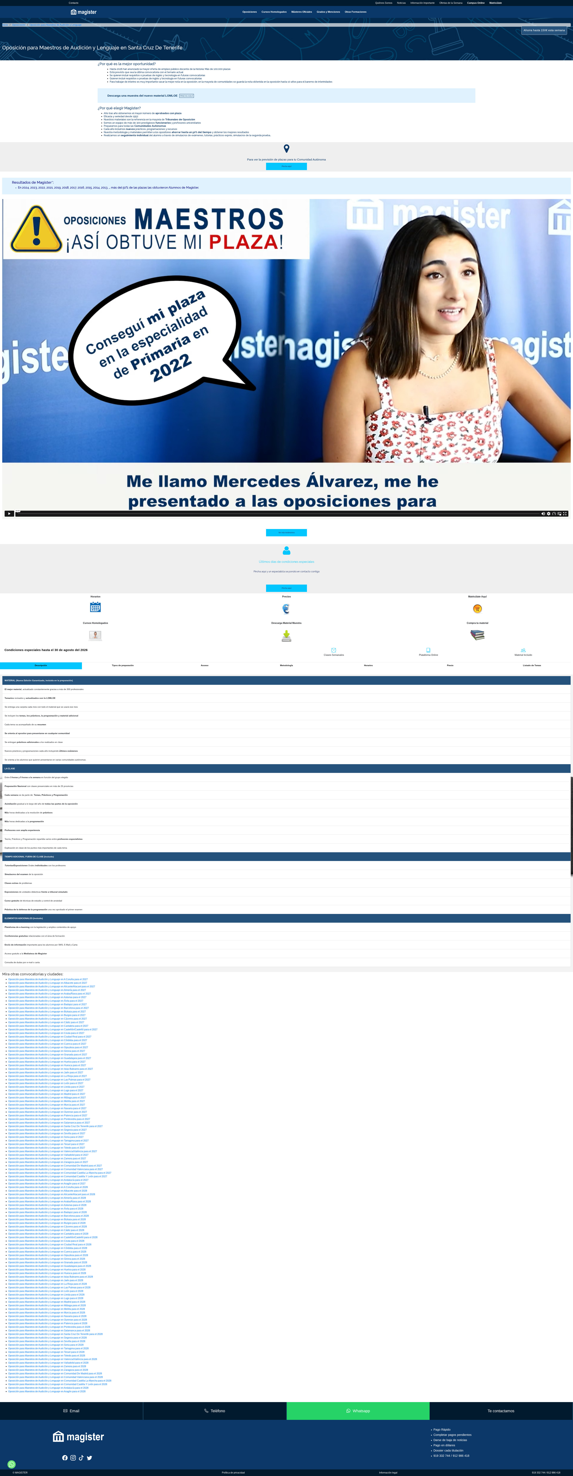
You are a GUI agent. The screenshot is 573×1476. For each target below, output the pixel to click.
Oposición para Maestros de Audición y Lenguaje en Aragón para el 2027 (47, 1183)
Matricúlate (495, 3)
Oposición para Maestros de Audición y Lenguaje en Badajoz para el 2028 (47, 1212)
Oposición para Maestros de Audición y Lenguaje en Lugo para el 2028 (45, 1298)
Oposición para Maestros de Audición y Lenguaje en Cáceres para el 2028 (47, 1226)
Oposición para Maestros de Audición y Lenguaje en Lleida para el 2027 (46, 1087)
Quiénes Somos (383, 3)
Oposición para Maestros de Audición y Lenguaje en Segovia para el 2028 (47, 1337)
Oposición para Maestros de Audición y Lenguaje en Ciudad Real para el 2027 (49, 1036)
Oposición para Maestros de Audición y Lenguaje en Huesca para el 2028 (47, 1273)
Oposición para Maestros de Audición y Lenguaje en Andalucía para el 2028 (48, 1388)
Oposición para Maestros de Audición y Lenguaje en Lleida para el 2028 (46, 1294)
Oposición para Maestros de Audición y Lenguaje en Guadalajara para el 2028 (49, 1266)
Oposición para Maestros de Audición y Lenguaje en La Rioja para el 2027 (47, 1076)
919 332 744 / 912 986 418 (451, 1455)
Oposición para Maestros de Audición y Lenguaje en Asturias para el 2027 (47, 997)
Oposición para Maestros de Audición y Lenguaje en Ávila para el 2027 (45, 1001)
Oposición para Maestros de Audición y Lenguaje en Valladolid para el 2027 (48, 1155)
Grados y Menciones (328, 12)
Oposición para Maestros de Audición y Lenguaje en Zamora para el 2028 (47, 1366)
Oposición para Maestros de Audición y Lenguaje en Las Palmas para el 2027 (49, 1079)
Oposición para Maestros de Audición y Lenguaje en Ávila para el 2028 (45, 1208)
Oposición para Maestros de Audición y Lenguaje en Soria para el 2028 (46, 1345)
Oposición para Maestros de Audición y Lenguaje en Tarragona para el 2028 (48, 1348)
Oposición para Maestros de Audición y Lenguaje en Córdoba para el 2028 (47, 1248)
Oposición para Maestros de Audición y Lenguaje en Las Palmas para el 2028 (49, 1287)
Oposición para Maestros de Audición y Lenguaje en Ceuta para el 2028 (46, 1241)
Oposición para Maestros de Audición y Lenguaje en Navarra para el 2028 (47, 1316)
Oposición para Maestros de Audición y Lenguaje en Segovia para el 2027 (47, 1130)
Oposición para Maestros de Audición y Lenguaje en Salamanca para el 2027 (49, 1122)
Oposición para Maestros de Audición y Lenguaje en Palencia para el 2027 (47, 1115)
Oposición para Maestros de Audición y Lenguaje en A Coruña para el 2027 (48, 979)
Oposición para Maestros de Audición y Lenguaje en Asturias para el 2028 (47, 1205)
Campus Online (476, 3)
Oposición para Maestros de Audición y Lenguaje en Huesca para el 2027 (47, 1065)
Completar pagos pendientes (452, 1434)
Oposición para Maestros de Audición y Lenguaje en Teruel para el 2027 (46, 1144)
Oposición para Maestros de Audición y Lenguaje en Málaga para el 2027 (47, 1097)
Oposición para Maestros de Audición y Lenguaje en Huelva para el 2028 (47, 1269)
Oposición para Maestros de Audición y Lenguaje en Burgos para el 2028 (47, 1223)
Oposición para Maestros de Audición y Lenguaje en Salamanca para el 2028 (49, 1330)
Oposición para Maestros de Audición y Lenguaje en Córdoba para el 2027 (47, 1040)
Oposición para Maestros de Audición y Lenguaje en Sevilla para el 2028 (46, 1341)
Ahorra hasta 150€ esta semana (544, 30)
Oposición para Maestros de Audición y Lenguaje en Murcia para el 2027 (46, 1104)
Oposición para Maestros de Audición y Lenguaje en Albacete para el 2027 (47, 983)
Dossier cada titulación (448, 1450)
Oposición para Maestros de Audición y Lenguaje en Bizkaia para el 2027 (47, 1011)
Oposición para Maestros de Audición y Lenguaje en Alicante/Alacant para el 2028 (51, 1194)
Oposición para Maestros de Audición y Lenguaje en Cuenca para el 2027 (47, 1044)
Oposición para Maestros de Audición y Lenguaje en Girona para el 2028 (46, 1259)
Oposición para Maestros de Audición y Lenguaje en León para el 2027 (45, 1083)
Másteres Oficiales (301, 12)
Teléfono (218, 1411)
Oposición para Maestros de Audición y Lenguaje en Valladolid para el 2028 (48, 1362)
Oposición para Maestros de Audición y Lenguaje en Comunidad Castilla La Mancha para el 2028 (59, 1380)
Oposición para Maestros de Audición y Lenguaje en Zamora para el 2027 (47, 1158)
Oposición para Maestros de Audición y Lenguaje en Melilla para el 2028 (46, 1309)
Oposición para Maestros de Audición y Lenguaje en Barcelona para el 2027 (48, 1008)
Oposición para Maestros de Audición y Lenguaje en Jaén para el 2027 (45, 1072)
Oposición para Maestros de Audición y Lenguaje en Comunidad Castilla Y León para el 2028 (57, 1384)
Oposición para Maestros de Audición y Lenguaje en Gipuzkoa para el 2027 (48, 1047)
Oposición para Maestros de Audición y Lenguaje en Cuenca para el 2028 (47, 1251)
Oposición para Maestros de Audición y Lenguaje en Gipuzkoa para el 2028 (48, 1255)
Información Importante (423, 3)
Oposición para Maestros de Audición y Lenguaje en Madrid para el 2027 (46, 1094)
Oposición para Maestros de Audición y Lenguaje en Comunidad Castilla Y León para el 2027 (57, 1176)
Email (74, 1411)
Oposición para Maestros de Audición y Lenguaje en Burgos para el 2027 (47, 1015)
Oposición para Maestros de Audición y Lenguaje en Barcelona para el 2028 (48, 1216)
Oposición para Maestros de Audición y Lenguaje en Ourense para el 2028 (47, 1319)
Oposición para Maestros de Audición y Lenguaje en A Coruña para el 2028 (48, 1187)
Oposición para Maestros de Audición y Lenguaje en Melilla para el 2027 (46, 1101)
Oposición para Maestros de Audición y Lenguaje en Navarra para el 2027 (47, 1108)
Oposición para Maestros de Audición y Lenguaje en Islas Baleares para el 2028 (50, 1276)
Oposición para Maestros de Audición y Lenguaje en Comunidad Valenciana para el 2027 (55, 1169)
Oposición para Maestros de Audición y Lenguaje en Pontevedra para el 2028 (49, 1327)
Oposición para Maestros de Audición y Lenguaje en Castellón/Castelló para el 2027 (52, 1029)
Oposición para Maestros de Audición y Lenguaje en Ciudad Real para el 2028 (49, 1244)
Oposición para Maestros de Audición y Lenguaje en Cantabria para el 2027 (48, 1026)
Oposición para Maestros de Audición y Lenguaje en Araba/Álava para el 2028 (49, 1201)
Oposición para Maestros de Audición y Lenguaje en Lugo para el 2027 (45, 1090)
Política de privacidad (233, 1472)
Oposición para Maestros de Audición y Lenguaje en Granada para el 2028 (47, 1262)
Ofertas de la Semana (450, 3)
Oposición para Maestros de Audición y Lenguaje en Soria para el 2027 (46, 1137)
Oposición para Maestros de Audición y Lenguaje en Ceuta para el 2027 (46, 1033)
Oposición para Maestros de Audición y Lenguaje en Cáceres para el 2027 (47, 1018)
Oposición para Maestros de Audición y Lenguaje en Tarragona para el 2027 (48, 1140)
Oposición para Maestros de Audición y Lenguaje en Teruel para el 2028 (46, 1352)
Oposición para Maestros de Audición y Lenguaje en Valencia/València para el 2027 (52, 1151)
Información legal (388, 1472)
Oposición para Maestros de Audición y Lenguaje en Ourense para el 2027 (47, 1112)
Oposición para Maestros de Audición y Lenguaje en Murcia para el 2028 (46, 1312)
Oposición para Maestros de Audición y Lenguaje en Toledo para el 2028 (46, 1355)
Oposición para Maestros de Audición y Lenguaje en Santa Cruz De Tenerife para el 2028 (55, 1334)
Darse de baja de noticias (450, 1440)
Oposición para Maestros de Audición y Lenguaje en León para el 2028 (45, 1291)
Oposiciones (249, 12)
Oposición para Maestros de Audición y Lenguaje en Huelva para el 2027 (47, 1061)
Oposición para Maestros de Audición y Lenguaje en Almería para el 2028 (47, 1198)
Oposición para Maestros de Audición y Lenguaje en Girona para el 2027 (46, 1051)
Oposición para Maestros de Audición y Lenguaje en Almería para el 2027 (47, 990)
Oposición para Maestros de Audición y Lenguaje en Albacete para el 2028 (47, 1190)
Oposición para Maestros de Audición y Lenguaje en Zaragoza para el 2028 (48, 1370)
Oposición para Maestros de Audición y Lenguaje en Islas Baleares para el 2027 (50, 1069)
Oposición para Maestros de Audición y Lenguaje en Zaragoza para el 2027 (48, 1162)
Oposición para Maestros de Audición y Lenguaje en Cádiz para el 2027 (46, 1022)
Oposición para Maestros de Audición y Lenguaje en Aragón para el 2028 (47, 1391)
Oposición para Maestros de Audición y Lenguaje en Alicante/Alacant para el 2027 (51, 986)
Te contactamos (501, 1411)
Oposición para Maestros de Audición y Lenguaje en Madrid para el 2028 (46, 1302)
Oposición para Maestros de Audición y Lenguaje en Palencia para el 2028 (47, 1323)
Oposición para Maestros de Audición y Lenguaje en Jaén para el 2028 (45, 1280)
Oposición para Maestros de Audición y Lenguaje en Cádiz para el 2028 (46, 1230)
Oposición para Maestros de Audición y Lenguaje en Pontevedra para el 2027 (49, 1119)
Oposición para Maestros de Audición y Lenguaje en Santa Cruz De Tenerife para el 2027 (55, 1126)
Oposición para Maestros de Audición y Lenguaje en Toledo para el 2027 (46, 1147)
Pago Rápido (441, 1429)
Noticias (401, 3)
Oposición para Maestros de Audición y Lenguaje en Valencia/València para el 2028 (52, 1359)
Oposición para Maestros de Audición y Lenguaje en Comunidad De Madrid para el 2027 (55, 1165)
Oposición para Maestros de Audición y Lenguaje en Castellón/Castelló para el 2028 (52, 1237)
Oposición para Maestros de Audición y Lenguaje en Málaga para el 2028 (47, 1305)
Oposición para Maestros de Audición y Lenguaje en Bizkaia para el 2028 (47, 1219)
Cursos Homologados (274, 12)
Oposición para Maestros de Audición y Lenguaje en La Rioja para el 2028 (47, 1284)
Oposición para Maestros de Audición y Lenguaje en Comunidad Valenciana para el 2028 (55, 1377)
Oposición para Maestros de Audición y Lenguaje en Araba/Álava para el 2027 (49, 993)
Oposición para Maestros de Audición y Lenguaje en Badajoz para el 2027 (47, 1004)
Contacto (73, 3)
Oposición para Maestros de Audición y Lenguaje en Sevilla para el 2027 (46, 1133)
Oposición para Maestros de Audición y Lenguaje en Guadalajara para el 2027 (49, 1058)
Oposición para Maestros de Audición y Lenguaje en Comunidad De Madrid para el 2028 (55, 1373)
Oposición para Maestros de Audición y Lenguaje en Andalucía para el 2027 (48, 1180)
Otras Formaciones (355, 12)
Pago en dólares (444, 1445)
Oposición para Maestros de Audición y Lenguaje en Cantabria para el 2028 (48, 1233)
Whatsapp (361, 1411)
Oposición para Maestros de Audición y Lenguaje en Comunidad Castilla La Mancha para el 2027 (59, 1173)
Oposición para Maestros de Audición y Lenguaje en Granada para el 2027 (47, 1054)
